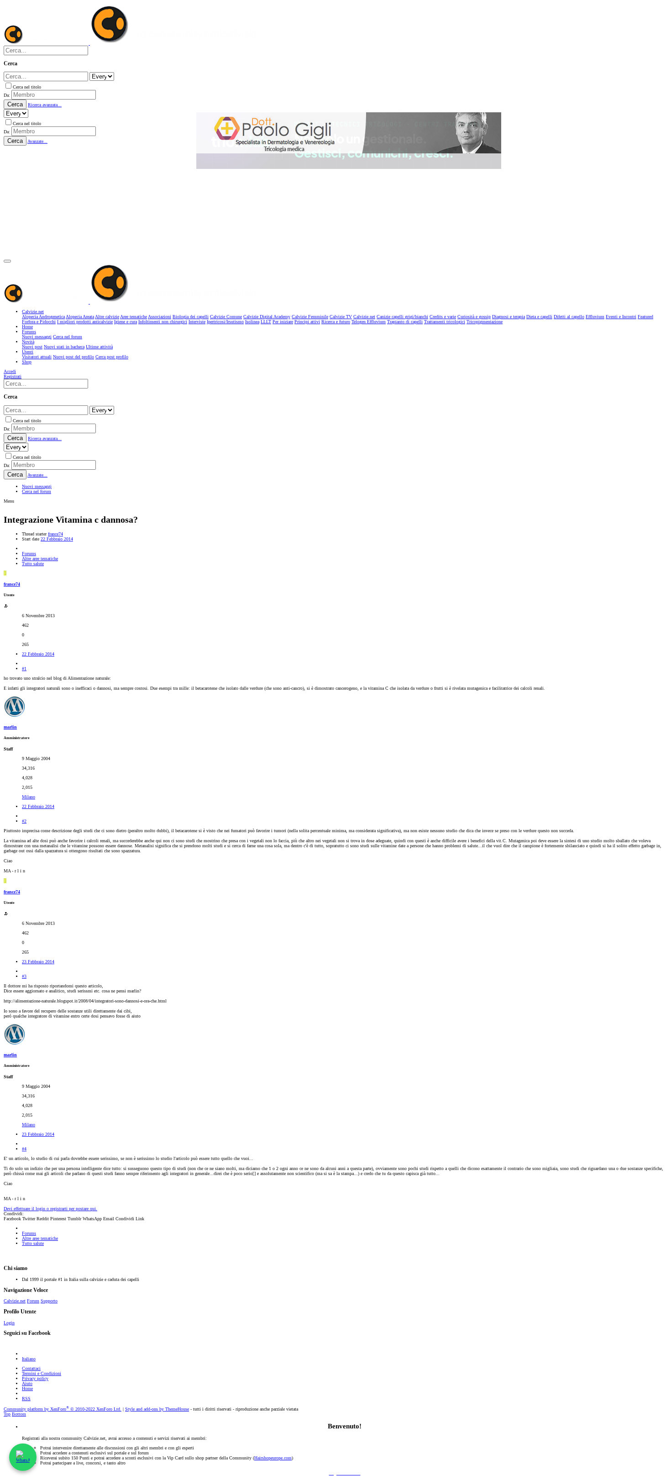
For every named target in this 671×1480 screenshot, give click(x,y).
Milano (28, 796)
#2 (24, 821)
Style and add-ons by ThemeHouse (157, 1409)
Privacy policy (35, 1378)
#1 (24, 668)
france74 (55, 533)
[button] (7, 261)
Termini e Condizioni (41, 1373)
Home (27, 1388)
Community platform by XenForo (62, 1409)
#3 (24, 976)
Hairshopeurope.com (273, 1457)
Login (9, 1322)
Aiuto (27, 1383)
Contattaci (31, 1368)
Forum (33, 1300)
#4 (24, 1148)
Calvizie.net (15, 1300)
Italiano (29, 1358)
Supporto (49, 1300)
